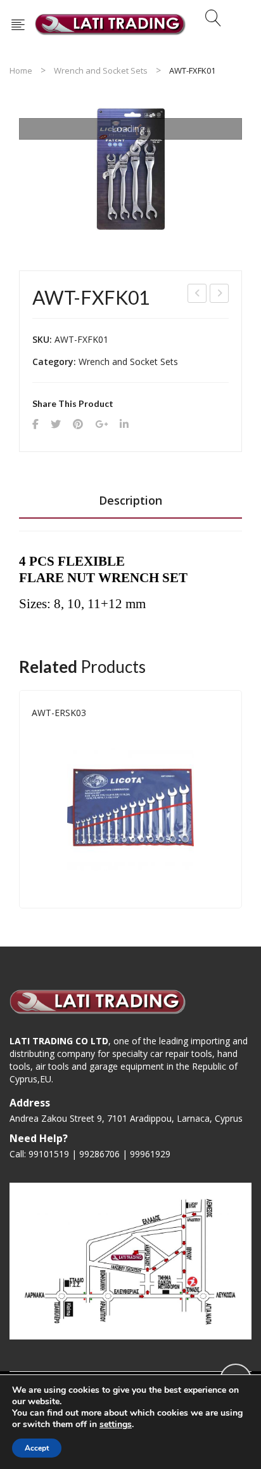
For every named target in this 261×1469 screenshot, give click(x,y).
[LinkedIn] (124, 424)
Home (21, 70)
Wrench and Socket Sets (101, 70)
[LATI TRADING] (110, 23)
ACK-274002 (220, 295)
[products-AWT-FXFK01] (130, 168)
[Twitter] (56, 424)
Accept (37, 1448)
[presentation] (19, 799)
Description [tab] (130, 500)
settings (115, 1424)
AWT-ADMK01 (198, 295)
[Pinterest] (78, 424)
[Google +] (101, 424)
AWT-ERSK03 (59, 713)
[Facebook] (35, 424)
